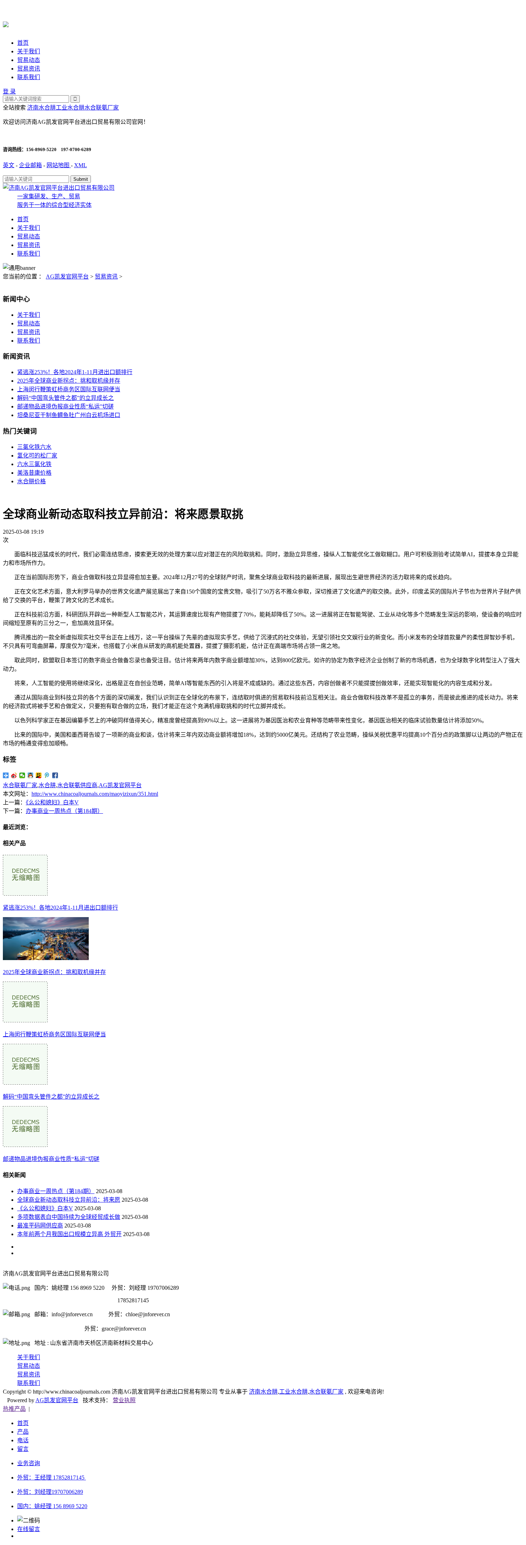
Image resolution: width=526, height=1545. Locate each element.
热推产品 (14, 1409)
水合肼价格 (31, 481)
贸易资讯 (28, 69)
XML (80, 165)
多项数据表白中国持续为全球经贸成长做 (68, 1217)
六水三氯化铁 (34, 464)
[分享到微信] (22, 775)
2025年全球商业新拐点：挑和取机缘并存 (68, 381)
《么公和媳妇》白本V (52, 802)
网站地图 (59, 165)
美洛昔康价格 (34, 473)
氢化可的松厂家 (37, 455)
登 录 (9, 91)
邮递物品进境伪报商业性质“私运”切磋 (65, 406)
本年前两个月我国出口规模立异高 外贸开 (69, 1234)
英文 (8, 165)
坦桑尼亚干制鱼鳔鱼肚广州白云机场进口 (68, 415)
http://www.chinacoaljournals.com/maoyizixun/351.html (94, 794)
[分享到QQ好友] (31, 775)
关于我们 (28, 51)
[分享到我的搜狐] (39, 775)
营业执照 (124, 1400)
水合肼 (47, 785)
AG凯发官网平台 (67, 276)
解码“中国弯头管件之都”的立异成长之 (65, 398)
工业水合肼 (70, 108)
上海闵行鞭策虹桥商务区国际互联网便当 (68, 389)
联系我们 (28, 77)
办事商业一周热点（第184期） (64, 811)
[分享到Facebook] (55, 775)
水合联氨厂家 (101, 108)
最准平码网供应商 (40, 1225)
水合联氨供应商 (77, 785)
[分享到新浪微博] (14, 775)
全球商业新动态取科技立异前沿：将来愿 (68, 1200)
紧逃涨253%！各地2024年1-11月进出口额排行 (74, 372)
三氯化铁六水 (34, 447)
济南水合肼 (41, 108)
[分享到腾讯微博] (47, 775)
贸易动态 (28, 60)
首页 (23, 43)
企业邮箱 (30, 165)
